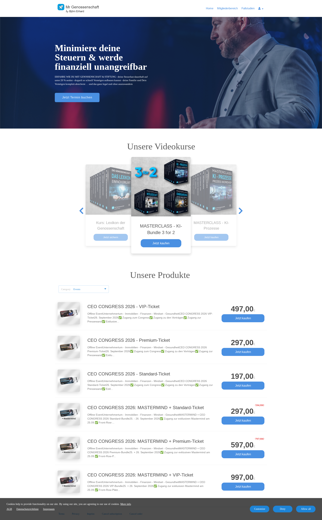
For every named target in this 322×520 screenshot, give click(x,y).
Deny (282, 509)
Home (209, 8)
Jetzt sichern (110, 237)
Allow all (306, 509)
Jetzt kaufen (160, 243)
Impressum (49, 509)
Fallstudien (248, 8)
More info (125, 504)
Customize (259, 509)
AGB (9, 509)
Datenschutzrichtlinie (27, 509)
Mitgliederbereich (227, 8)
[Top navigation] (260, 9)
